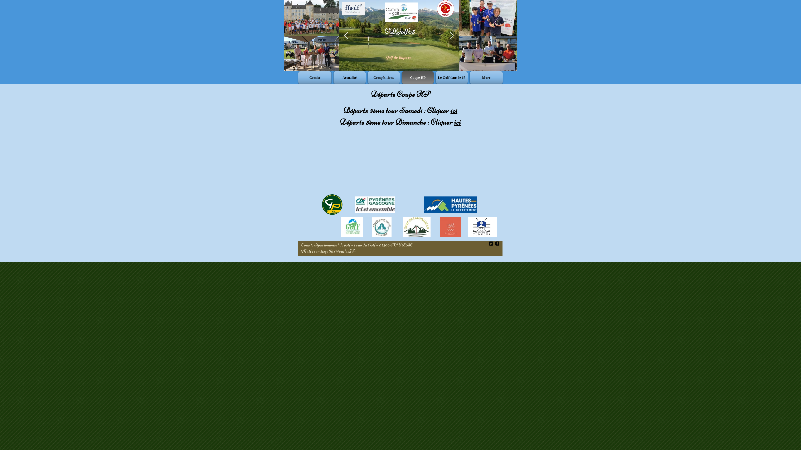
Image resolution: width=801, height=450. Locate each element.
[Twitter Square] (491, 243)
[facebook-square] (497, 243)
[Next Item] (451, 36)
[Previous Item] (346, 36)
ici (454, 110)
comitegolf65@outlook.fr (334, 251)
